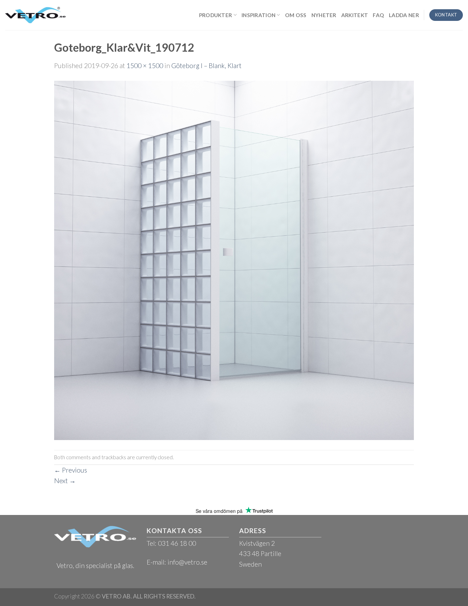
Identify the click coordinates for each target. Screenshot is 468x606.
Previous (70, 470)
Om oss (296, 15)
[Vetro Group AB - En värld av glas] (35, 15)
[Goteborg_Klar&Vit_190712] (234, 259)
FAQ (378, 15)
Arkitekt (354, 15)
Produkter (215, 15)
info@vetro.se (187, 562)
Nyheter (323, 15)
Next (65, 481)
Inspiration (258, 15)
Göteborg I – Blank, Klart (206, 65)
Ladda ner (404, 15)
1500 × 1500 (144, 65)
